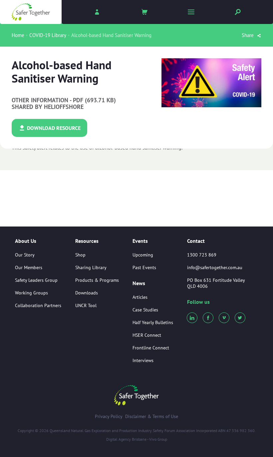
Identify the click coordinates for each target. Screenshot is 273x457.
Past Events (144, 267)
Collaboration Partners (38, 305)
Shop (80, 255)
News (139, 283)
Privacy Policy (109, 416)
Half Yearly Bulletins (153, 322)
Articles (140, 297)
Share (248, 35)
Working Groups (31, 293)
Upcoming (143, 255)
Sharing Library (91, 267)
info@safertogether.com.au (214, 267)
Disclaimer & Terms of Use (151, 416)
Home (18, 35)
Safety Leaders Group (36, 280)
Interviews (143, 360)
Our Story (25, 255)
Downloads (86, 293)
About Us (25, 241)
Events (140, 241)
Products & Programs (97, 280)
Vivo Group (158, 439)
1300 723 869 (201, 255)
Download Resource (53, 128)
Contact (196, 240)
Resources (87, 241)
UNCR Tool (86, 305)
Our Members (28, 267)
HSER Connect (147, 335)
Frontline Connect (151, 348)
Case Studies (145, 310)
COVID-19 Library (47, 35)
